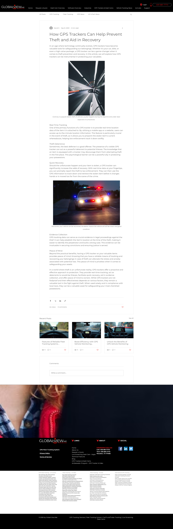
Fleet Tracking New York (96, 476)
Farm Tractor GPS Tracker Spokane (71, 485)
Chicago (41, 487)
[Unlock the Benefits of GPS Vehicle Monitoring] (119, 330)
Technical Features (78, 457)
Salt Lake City (42, 485)
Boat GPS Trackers (50, 490)
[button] (147, 8)
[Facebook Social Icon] (120, 449)
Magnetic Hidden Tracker (49, 477)
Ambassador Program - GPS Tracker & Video (87, 463)
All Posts (42, 14)
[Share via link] (65, 301)
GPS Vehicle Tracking (48, 492)
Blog (73, 459)
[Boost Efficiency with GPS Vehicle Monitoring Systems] (86, 330)
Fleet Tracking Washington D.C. (98, 484)
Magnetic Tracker (50, 485)
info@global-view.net (104, 448)
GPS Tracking (54, 14)
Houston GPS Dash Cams (45, 476)
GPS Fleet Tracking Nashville (97, 488)
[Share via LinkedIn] (60, 301)
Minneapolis (42, 490)
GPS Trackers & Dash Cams (81, 461)
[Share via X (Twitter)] (55, 301)
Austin (40, 477)
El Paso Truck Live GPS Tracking (47, 483)
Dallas (40, 480)
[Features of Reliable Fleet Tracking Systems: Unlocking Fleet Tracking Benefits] (54, 330)
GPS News (80, 14)
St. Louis (41, 492)
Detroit (40, 491)
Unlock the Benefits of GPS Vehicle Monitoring (117, 343)
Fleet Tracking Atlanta (95, 485)
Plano (40, 481)
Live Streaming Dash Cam (49, 478)
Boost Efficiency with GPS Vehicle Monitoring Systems (86, 343)
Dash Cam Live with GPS (49, 487)
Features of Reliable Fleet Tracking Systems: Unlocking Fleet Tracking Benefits (53, 343)
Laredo (40, 478)
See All (131, 318)
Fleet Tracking (68, 14)
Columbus (41, 494)
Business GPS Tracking (51, 498)
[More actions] (122, 28)
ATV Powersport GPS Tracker (49, 481)
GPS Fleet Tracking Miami (96, 499)
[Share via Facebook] (50, 301)
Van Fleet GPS (47, 494)
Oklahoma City (42, 484)
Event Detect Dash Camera (49, 491)
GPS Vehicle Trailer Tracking (49, 480)
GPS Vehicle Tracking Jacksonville (99, 495)
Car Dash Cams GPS (51, 484)
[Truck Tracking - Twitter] (131, 449)
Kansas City (42, 498)
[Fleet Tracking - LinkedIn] (126, 449)
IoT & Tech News (93, 14)
